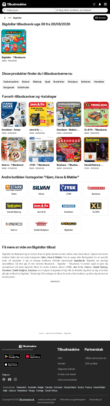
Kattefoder (23, 87)
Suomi (80, 387)
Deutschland (70, 387)
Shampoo (73, 81)
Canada (48, 387)
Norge (32, 390)
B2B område (91, 363)
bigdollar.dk (79, 260)
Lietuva (12, 390)
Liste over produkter (67, 379)
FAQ (60, 358)
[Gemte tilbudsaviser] (94, 4)
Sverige (39, 390)
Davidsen (6, 270)
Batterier (86, 81)
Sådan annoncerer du (95, 358)
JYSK (68, 267)
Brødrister (58, 81)
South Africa (51, 390)
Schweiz (58, 387)
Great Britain (99, 387)
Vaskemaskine (11, 81)
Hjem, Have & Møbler (51, 257)
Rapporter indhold (66, 369)
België (40, 387)
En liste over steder (67, 374)
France (88, 387)
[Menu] (105, 4)
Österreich (21, 387)
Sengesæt (8, 87)
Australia (32, 387)
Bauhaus (32, 270)
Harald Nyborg (100, 267)
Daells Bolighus (19, 270)
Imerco (87, 267)
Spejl (47, 81)
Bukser (26, 81)
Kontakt (61, 363)
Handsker (99, 81)
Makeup (37, 81)
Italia (5, 390)
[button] (99, 4)
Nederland (22, 390)
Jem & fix (78, 267)
